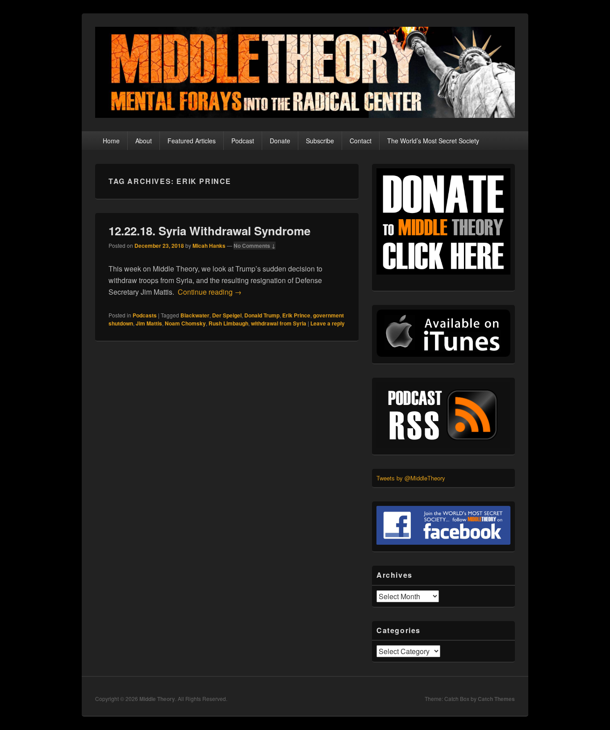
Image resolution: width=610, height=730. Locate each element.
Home (111, 140)
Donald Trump (262, 315)
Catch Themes (496, 699)
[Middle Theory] (305, 115)
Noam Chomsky (185, 323)
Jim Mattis (149, 323)
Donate (280, 140)
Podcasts (145, 315)
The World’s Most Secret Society (433, 140)
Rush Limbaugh (228, 323)
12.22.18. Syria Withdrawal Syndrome (209, 230)
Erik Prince (296, 315)
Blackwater (194, 315)
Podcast (242, 140)
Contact (361, 140)
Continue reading (210, 292)
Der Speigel (227, 315)
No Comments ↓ (255, 246)
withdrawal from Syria (278, 323)
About (143, 140)
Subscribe (320, 140)
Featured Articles (191, 140)
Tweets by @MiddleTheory (410, 478)
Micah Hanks (209, 246)
